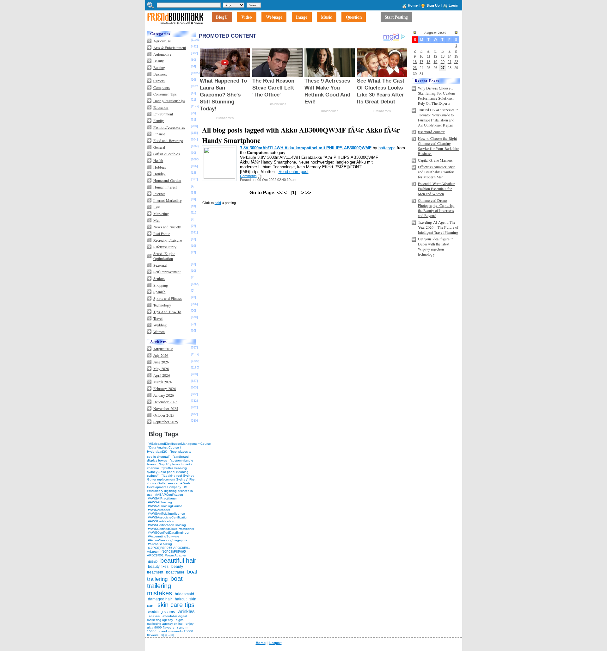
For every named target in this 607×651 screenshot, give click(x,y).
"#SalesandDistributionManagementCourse (179, 443)
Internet (159, 193)
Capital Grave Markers (435, 160)
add (218, 203)
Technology (162, 304)
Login (453, 5)
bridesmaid (184, 594)
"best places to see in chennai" (169, 454)
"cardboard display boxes (168, 458)
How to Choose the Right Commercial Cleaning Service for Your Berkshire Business (438, 146)
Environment (163, 113)
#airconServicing (160, 544)
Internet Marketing (167, 200)
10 (421, 56)
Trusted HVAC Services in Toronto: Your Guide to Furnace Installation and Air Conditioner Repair (438, 117)
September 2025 (165, 421)
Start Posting (396, 17)
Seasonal (160, 265)
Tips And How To (167, 311)
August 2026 (163, 348)
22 (456, 62)
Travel (158, 318)
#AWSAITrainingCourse (165, 506)
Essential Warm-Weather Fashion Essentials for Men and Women (436, 188)
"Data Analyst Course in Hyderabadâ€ (164, 449)
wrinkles (186, 611)
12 (435, 56)
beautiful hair (178, 560)
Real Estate (161, 233)
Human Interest (165, 186)
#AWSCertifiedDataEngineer (168, 532)
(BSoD (152, 561)
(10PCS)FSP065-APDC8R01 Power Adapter (167, 553)
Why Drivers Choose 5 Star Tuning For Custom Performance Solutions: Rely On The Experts (436, 95)
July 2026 (161, 355)
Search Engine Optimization (164, 256)
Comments (248, 176)
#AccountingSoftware (163, 536)
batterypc (386, 148)
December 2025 (165, 401)
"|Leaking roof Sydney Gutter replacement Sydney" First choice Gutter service (171, 479)
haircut (181, 599)
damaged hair (160, 599)
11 (428, 56)
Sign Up (433, 5)
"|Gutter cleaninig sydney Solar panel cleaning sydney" (167, 471)
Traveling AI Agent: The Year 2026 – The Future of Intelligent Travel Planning (438, 227)
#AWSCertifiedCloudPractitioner (171, 528)
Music (326, 17)
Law (156, 206)
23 (415, 68)
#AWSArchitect (159, 510)
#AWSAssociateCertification (168, 517)
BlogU (222, 17)
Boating (159, 67)
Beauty (158, 60)
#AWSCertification (161, 521)
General (159, 147)
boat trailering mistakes (165, 586)
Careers (159, 80)
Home (413, 5)
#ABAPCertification (169, 494)
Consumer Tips (165, 93)
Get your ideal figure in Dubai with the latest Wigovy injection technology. (436, 246)
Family (158, 120)
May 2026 (161, 368)
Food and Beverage (168, 140)
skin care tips (175, 604)
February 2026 (164, 388)
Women (159, 331)
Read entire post (294, 171)
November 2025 (165, 408)
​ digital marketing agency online (165, 621)
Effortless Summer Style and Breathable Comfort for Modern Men (437, 171)
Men (156, 220)
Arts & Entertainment (169, 47)
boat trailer (175, 572)
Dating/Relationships (169, 100)
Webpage (274, 17)
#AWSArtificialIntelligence (166, 513)
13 (443, 56)
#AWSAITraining (160, 502)
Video (246, 17)
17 (421, 62)
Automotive (162, 54)
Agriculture (162, 40)
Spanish (159, 291)
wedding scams (161, 612)
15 (456, 56)
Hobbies (159, 167)
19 (435, 62)
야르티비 (167, 635)
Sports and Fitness (167, 298)
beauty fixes (158, 566)
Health (158, 160)
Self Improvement (167, 271)
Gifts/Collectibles (166, 153)
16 (415, 62)
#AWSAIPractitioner (162, 498)
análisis (154, 616)
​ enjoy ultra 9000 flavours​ (170, 625)
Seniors (159, 278)
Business (160, 74)
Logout (275, 643)
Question (354, 17)
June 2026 (161, 361)
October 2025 (163, 415)
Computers (161, 87)
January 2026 (163, 395)
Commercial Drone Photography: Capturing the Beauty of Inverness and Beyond (436, 208)
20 (443, 62)
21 (449, 62)
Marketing (161, 213)
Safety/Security (165, 246)
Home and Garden (167, 180)
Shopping (160, 285)
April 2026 (161, 375)
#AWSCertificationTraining (167, 525)
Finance (159, 133)
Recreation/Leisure (167, 240)
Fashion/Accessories (169, 127)
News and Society (167, 226)
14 (449, 56)
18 (428, 62)
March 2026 (162, 381)
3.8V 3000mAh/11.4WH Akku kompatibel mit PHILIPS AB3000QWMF (305, 148)
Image (301, 17)
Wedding (160, 324)
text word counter (431, 131)
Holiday (159, 173)
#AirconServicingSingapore (167, 540)
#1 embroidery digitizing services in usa (170, 490)
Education (161, 107)
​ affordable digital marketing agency (167, 618)
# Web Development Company (168, 485)
